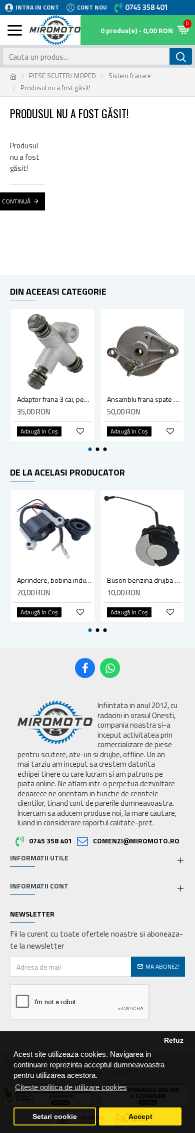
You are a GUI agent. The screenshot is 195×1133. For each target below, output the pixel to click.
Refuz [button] (174, 1040)
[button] (90, 449)
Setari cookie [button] (54, 1116)
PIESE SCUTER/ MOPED (62, 76)
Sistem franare (129, 76)
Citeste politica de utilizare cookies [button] (71, 1087)
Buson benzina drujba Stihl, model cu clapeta (144, 580)
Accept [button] (140, 1116)
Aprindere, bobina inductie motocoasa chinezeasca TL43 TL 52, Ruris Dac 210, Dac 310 (54, 580)
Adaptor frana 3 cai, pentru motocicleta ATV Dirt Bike (54, 399)
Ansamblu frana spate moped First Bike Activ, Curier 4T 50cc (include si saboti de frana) (144, 399)
